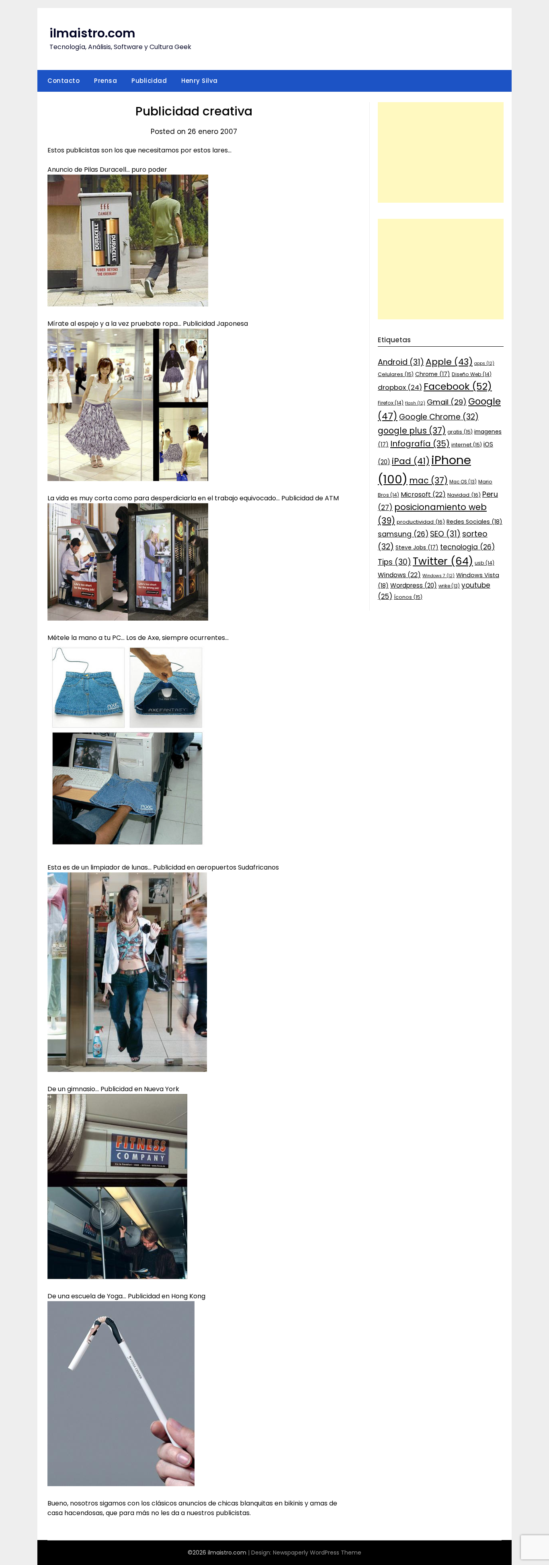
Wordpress (413, 585)
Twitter (443, 561)
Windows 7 (438, 576)
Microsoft (423, 494)
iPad (411, 461)
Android (401, 362)
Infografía (420, 443)
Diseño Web (472, 374)
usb (484, 562)
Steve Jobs (416, 547)
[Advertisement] (441, 152)
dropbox (400, 387)
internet (466, 444)
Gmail (447, 402)
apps (484, 363)
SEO (445, 534)
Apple (449, 362)
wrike (449, 586)
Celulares (396, 374)
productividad (421, 522)
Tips (394, 562)
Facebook (458, 386)
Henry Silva (199, 80)
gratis (460, 431)
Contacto (63, 80)
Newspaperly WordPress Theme (317, 1553)
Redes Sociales (474, 522)
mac (428, 480)
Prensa (105, 80)
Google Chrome (439, 416)
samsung (403, 534)
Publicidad (149, 80)
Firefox (391, 402)
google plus (412, 430)
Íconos (408, 597)
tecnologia (467, 547)
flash (415, 403)
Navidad (464, 495)
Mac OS (463, 482)
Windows (399, 575)
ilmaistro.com (92, 33)
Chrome (432, 374)
